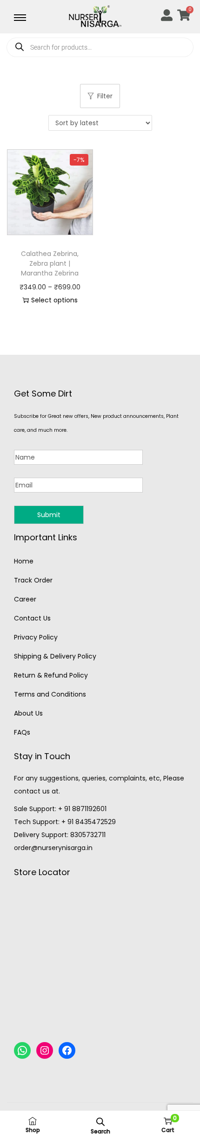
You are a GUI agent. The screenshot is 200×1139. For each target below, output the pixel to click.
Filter (105, 96)
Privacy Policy (36, 637)
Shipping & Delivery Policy (55, 656)
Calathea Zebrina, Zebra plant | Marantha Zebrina (50, 263)
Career (25, 599)
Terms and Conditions (50, 694)
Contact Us (32, 618)
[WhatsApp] (22, 1050)
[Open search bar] (100, 1122)
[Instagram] (44, 1050)
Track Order (33, 580)
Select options (54, 300)
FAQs (22, 732)
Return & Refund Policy (51, 675)
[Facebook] (67, 1050)
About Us (28, 713)
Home (23, 561)
